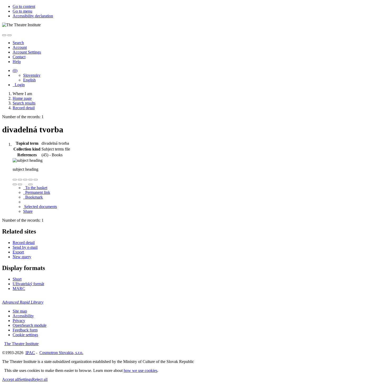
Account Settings (27, 52)
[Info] (36, 179)
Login (19, 84)
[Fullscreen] (30, 179)
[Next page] (30, 184)
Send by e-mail (25, 247)
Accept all (10, 379)
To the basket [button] (35, 187)
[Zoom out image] (20, 179)
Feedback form (25, 330)
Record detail (24, 242)
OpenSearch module (29, 325)
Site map (20, 311)
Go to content (24, 6)
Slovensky (31, 75)
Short (17, 279)
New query (22, 257)
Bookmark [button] (33, 197)
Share (28, 211)
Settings (25, 379)
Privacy (19, 320)
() (15, 70)
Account (20, 47)
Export (18, 252)
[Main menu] (9, 35)
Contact (19, 57)
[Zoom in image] (15, 179)
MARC (19, 288)
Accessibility (23, 316)
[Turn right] (20, 184)
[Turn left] (15, 184)
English (29, 80)
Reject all (40, 379)
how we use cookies (140, 370)
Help (17, 61)
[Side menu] (4, 35)
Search (18, 42)
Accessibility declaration (33, 16)
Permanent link (36, 192)
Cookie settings (25, 335)
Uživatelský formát (28, 284)
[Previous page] (25, 184)
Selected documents (40, 206)
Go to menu (22, 11)
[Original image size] (25, 179)
